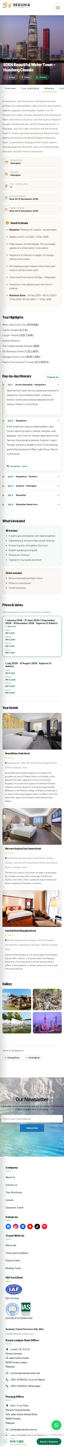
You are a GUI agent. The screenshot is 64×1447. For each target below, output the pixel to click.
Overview (10, 88)
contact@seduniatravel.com (25, 1373)
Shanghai (33, 1057)
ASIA (15, 58)
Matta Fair (11, 1245)
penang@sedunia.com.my (23, 1429)
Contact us (11, 1184)
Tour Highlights (30, 88)
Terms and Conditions (17, 1252)
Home (6, 58)
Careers (10, 1200)
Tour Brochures (14, 1192)
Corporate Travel (14, 1207)
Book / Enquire (49, 1441)
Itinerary (49, 88)
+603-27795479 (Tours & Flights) (27, 1379)
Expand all (53, 377)
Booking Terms (13, 1268)
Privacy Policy (13, 1260)
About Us (10, 1177)
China (23, 58)
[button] (32, 1441)
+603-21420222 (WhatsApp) (25, 1385)
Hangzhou (12, 1057)
